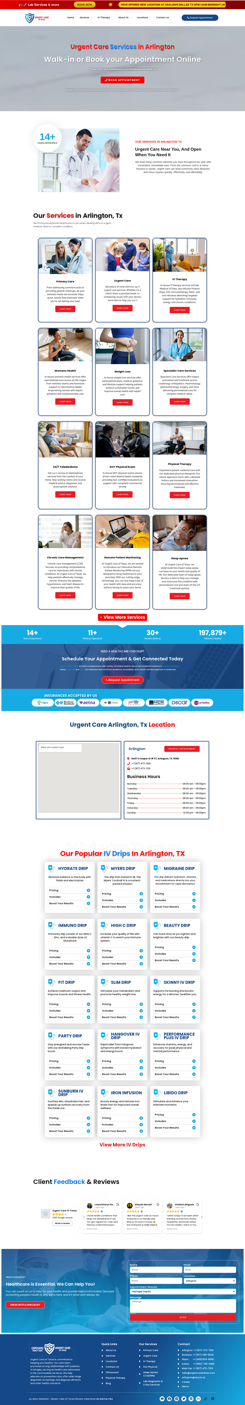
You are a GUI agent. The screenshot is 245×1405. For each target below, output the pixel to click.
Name (133, 1264)
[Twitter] (183, 1398)
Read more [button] (92, 1229)
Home (70, 17)
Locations (142, 17)
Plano (81, 669)
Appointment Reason (143, 1287)
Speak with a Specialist (25, 1304)
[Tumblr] (212, 1398)
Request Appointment (201, 17)
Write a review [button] (62, 1223)
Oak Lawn (70, 669)
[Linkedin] (191, 1398)
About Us (123, 17)
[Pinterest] (176, 1398)
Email (187, 1264)
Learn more (65, 309)
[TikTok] (205, 1398)
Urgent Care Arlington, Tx (122, 725)
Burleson (175, 666)
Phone (134, 1276)
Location (189, 1276)
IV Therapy (104, 17)
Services (84, 17)
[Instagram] (198, 1398)
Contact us (162, 17)
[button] (84, 1217)
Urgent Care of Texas (69, 666)
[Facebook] (169, 1398)
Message (135, 1297)
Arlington (166, 666)
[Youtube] (162, 1398)
